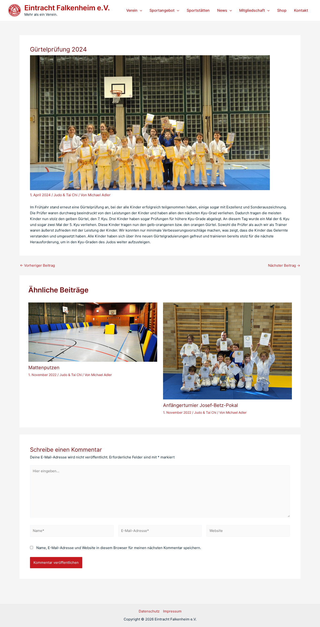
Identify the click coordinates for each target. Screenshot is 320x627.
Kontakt (301, 10)
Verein (132, 10)
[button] (140, 10)
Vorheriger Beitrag (37, 265)
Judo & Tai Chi (66, 195)
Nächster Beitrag (284, 265)
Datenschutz (149, 611)
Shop (282, 10)
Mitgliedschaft (252, 10)
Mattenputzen (44, 367)
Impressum (172, 611)
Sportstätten (198, 10)
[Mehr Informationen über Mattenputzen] (92, 332)
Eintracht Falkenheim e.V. (67, 8)
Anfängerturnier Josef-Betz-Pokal (200, 405)
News (222, 10)
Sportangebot (162, 10)
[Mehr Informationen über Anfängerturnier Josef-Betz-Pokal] (227, 350)
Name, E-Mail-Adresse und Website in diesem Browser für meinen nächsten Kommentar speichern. (118, 548)
